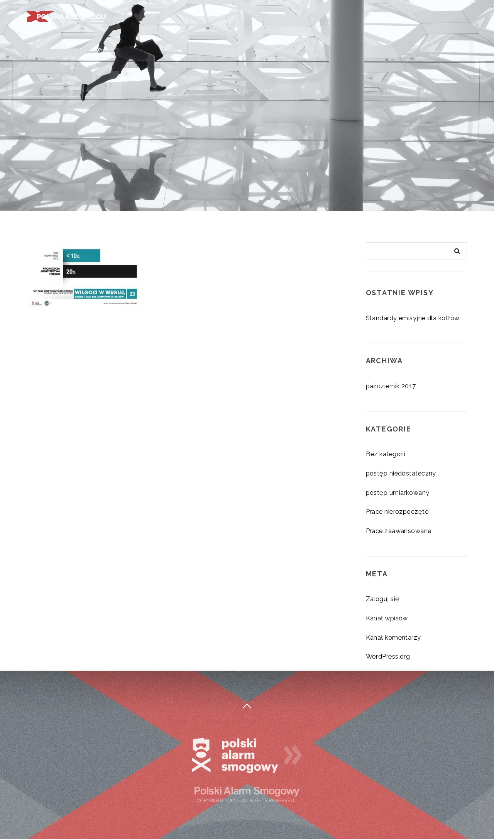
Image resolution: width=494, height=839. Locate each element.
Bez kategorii (386, 454)
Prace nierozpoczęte (397, 511)
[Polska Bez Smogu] (67, 15)
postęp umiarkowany (398, 492)
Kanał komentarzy (393, 637)
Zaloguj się (382, 599)
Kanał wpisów (387, 618)
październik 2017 (391, 386)
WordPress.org (388, 656)
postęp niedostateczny (401, 473)
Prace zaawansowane (398, 531)
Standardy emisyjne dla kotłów (413, 318)
